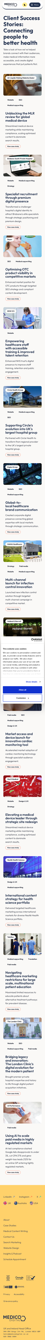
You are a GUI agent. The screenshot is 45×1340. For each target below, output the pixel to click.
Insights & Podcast (12, 1253)
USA (35, 1203)
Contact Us (8, 1236)
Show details (31, 682)
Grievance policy (10, 1301)
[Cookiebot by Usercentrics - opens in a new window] (31, 640)
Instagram (24, 1196)
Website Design (11, 1248)
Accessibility (19, 1294)
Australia (22, 1203)
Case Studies (9, 1225)
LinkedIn (7, 1196)
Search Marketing (12, 1242)
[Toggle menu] (34, 5)
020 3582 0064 (9, 1336)
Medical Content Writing (15, 1231)
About (6, 1219)
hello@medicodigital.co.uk (15, 1334)
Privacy (6, 1294)
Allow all (22, 690)
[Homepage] (10, 4)
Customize (21, 698)
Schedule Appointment (14, 1259)
